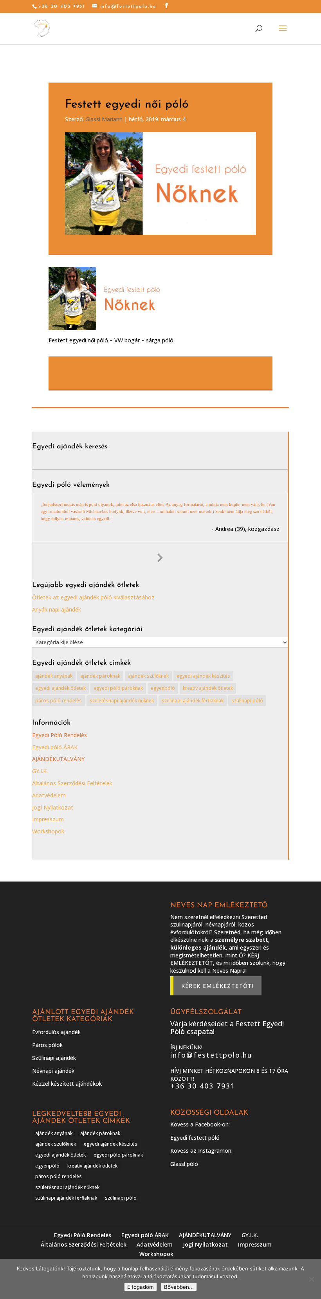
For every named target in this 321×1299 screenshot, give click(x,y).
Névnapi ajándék (53, 1070)
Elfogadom (140, 1287)
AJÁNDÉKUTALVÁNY (58, 759)
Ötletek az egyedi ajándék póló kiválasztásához (93, 597)
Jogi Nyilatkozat (52, 807)
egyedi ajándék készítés (203, 676)
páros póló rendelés (58, 700)
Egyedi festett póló (195, 1137)
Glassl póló (184, 1164)
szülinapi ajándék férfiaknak (193, 700)
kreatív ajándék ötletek (208, 688)
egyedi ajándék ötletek (60, 688)
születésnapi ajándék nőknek (122, 700)
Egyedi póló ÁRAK (55, 747)
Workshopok (48, 831)
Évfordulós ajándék (56, 1032)
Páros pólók (47, 1045)
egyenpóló (163, 688)
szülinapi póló (247, 700)
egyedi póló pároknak (118, 688)
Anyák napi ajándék (56, 609)
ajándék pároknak (100, 676)
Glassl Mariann (104, 119)
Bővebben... (179, 1287)
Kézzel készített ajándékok (67, 1083)
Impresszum (48, 819)
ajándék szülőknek (148, 676)
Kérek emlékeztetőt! (217, 986)
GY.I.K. (40, 771)
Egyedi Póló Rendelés (59, 735)
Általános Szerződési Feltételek (72, 783)
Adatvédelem (49, 795)
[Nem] (311, 1279)
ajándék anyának (53, 676)
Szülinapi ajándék (54, 1058)
